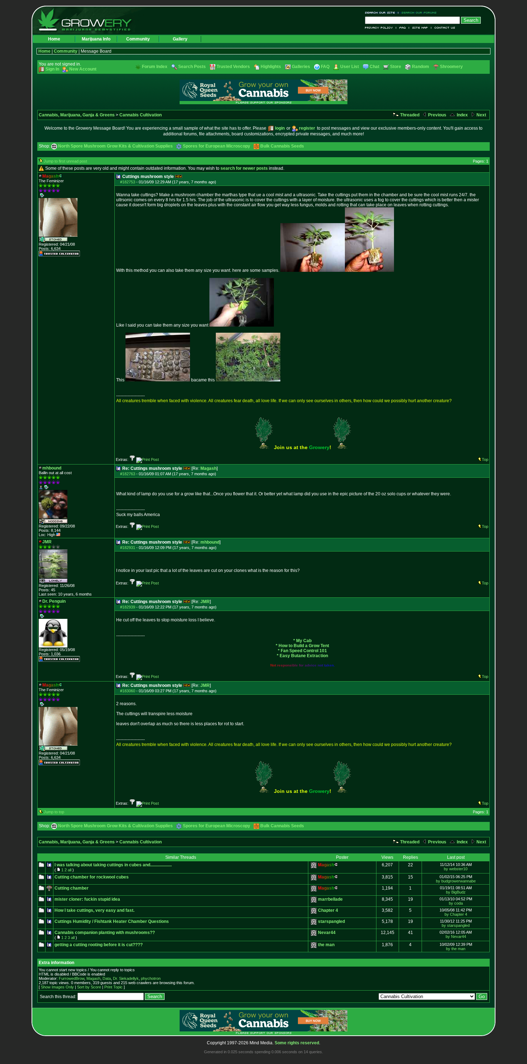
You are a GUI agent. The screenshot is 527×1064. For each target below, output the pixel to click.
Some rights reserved (297, 1042)
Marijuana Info (96, 39)
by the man (455, 949)
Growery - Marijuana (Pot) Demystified (89, 20)
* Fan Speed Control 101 (302, 650)
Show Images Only (57, 987)
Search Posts (192, 66)
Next (480, 114)
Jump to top (54, 812)
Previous (436, 114)
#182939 (127, 607)
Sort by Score (89, 987)
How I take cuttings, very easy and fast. (94, 910)
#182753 (127, 182)
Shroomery (451, 66)
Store (395, 66)
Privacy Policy (380, 28)
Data (107, 978)
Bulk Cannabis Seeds (282, 146)
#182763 (127, 474)
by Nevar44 (456, 936)
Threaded (409, 114)
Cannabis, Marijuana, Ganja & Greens (77, 114)
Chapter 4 (328, 910)
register (307, 128)
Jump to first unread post (65, 161)
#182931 (127, 547)
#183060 (127, 691)
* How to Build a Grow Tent (302, 645)
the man (326, 944)
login (280, 128)
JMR (205, 601)
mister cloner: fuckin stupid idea (87, 899)
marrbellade (330, 899)
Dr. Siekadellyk (126, 978)
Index (462, 114)
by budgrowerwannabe (456, 881)
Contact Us (443, 28)
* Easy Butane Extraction (302, 655)
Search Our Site (381, 13)
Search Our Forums (418, 13)
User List (349, 66)
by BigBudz (456, 892)
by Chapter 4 (456, 914)
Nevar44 (327, 932)
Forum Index (154, 66)
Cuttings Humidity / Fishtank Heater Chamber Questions (111, 921)
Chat (374, 66)
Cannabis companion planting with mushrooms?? (104, 932)
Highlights (271, 66)
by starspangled (456, 925)
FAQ (402, 28)
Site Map (420, 28)
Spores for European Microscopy (216, 146)
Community (138, 39)
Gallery (180, 39)
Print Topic (113, 987)
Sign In (52, 69)
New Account (82, 69)
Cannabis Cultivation (140, 114)
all (69, 870)
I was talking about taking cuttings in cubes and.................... (113, 864)
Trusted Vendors (233, 66)
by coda (456, 903)
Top (485, 459)
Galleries (301, 66)
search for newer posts (244, 168)
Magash (208, 468)
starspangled (331, 921)
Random (420, 66)
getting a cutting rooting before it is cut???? (98, 944)
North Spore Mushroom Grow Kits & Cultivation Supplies (115, 146)
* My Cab (302, 640)
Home (54, 39)
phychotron (151, 978)
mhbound (209, 542)
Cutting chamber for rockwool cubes (91, 877)
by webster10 (455, 869)
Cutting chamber (71, 888)
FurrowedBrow (71, 978)
